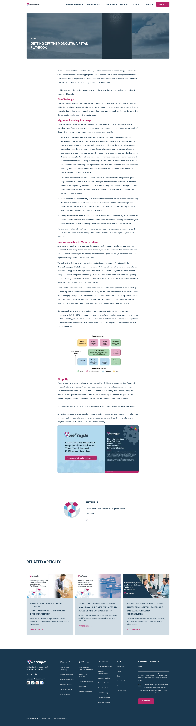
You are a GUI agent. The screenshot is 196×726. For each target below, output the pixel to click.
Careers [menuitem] (119, 686)
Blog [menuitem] (118, 676)
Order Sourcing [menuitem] (103, 693)
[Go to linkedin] (87, 520)
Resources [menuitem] (120, 666)
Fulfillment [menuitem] (82, 686)
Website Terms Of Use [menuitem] (60, 718)
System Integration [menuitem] (66, 674)
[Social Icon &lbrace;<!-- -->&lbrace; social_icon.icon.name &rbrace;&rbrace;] (28, 674)
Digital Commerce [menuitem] (66, 689)
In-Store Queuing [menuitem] (104, 702)
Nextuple (34, 39)
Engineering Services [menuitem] (67, 679)
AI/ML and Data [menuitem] (65, 694)
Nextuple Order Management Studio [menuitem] (86, 669)
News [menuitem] (119, 671)
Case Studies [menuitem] (110, 4)
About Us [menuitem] (136, 4)
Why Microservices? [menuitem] (85, 691)
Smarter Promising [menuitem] (104, 683)
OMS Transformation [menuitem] (105, 666)
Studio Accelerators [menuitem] (93, 4)
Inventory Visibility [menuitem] (104, 678)
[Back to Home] (33, 4)
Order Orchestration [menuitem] (86, 681)
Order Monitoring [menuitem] (104, 698)
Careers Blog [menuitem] (121, 691)
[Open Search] (152, 4)
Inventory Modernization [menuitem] (103, 672)
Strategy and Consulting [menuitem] (64, 669)
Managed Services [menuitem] (66, 684)
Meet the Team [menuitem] (122, 681)
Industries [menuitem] (124, 4)
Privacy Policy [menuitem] (46, 718)
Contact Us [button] (163, 4)
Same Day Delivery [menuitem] (104, 688)
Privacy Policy (155, 692)
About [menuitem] (119, 661)
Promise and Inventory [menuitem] (83, 676)
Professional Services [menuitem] (73, 4)
